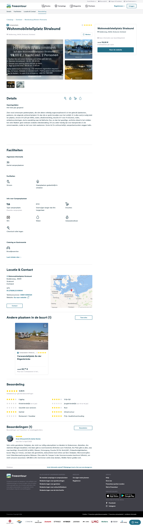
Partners (91, 6)
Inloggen (132, 6)
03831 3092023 (26, 295)
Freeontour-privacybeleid (116, 514)
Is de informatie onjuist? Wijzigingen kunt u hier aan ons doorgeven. (69, 467)
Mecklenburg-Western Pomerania (36, 20)
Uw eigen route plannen (81, 478)
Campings (62, 6)
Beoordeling (42, 11)
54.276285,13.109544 (15, 290)
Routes (47, 6)
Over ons (109, 481)
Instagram (112, 506)
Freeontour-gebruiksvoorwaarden (98, 514)
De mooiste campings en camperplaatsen (54, 478)
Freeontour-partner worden (115, 484)
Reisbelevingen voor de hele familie (52, 490)
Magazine (77, 6)
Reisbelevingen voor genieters (50, 484)
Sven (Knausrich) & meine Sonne (28, 439)
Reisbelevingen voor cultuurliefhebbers (53, 487)
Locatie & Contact (30, 11)
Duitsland (19, 20)
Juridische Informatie (130, 514)
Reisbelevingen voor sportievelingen (52, 481)
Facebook (112, 503)
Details (9, 11)
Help (107, 478)
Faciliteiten (17, 11)
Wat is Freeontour (112, 487)
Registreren (118, 6)
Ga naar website (20, 297)
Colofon (84, 514)
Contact (14, 306)
